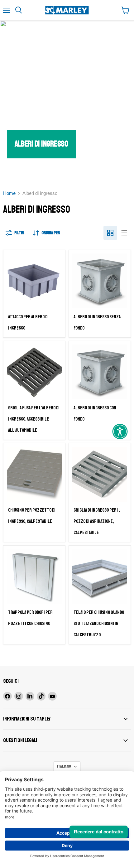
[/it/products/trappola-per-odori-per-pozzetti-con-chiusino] (34, 576)
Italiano (64, 766)
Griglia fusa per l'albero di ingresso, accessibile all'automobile (34, 419)
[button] (120, 431)
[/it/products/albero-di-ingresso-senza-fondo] (99, 280)
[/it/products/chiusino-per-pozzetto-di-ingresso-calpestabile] (34, 474)
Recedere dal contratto (98, 831)
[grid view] (110, 233)
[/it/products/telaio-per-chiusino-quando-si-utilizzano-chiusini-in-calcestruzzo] (99, 576)
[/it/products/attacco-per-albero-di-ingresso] (34, 280)
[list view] (124, 233)
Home (9, 193)
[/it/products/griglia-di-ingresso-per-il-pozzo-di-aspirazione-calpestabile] (99, 474)
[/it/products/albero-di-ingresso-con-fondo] (99, 372)
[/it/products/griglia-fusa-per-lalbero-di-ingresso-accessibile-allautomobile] (34, 372)
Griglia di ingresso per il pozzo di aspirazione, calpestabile (97, 521)
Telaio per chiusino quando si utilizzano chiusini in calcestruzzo (99, 624)
